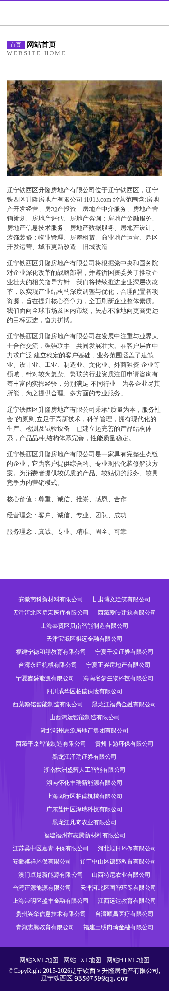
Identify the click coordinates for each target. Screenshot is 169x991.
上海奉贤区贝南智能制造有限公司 (84, 626)
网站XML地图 (39, 960)
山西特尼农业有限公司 (121, 875)
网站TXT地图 (82, 960)
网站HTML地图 (128, 960)
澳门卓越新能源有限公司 (50, 875)
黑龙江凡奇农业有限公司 (84, 822)
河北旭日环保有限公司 (127, 848)
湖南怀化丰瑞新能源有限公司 (84, 783)
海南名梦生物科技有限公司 (118, 678)
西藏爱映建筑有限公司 (127, 612)
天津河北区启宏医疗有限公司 (51, 612)
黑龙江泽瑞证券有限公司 (84, 757)
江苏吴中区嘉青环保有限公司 (51, 848)
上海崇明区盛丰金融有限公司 (51, 901)
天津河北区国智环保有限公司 (118, 888)
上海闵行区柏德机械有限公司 (84, 796)
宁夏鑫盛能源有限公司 (45, 678)
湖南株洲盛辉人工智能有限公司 (85, 770)
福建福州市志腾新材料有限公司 (85, 835)
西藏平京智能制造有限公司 (51, 744)
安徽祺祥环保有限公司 (42, 861)
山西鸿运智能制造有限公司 (85, 717)
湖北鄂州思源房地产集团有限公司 (84, 730)
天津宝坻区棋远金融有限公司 (84, 639)
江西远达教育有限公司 (127, 901)
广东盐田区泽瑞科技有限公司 (84, 809)
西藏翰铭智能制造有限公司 (48, 704)
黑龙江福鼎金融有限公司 (124, 704)
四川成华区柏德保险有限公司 (84, 691)
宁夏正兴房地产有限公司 (118, 665)
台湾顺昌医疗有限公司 (124, 914)
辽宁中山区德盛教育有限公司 (118, 861)
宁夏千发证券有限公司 (124, 652)
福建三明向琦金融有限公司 (118, 927)
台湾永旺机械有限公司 (47, 665)
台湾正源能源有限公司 (42, 888)
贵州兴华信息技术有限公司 (51, 914)
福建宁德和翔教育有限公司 (51, 652)
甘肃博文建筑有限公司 (121, 599)
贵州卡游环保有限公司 (124, 744)
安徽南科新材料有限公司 (50, 599)
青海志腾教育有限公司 (45, 927)
